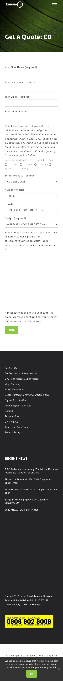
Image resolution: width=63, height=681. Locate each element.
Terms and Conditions (17, 427)
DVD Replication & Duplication (22, 378)
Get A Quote (11, 421)
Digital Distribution (16, 400)
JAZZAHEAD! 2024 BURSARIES (22, 509)
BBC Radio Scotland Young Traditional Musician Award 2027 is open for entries (31, 471)
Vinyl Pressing (12, 384)
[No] (59, 669)
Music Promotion (14, 389)
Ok (31, 673)
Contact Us (11, 368)
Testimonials (12, 416)
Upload (9, 410)
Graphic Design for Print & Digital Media (27, 394)
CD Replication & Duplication (21, 373)
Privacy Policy (13, 432)
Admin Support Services (18, 405)
